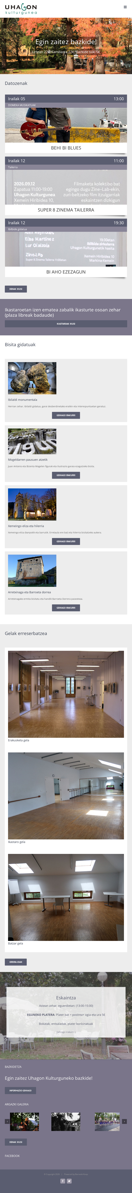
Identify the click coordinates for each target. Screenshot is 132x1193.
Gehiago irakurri (65, 1032)
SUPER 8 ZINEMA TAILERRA (66, 210)
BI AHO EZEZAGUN (66, 272)
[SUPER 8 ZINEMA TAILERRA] (66, 187)
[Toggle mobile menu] (125, 7)
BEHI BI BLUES (66, 148)
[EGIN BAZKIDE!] (66, 46)
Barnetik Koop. (81, 1174)
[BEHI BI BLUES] (66, 125)
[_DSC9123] (107, 1121)
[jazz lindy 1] (24, 1121)
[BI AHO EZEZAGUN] (66, 249)
